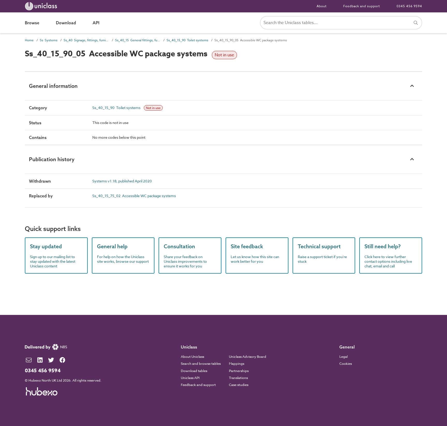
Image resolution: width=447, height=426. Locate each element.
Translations (238, 377)
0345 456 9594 (409, 6)
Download (66, 22)
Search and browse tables (201, 363)
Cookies (345, 363)
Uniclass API (190, 377)
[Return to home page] (42, 6)
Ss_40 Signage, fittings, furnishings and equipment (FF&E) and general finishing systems (86, 40)
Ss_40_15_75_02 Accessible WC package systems (134, 195)
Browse (32, 22)
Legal (343, 356)
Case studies (238, 384)
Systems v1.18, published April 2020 (122, 181)
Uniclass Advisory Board (247, 356)
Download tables (194, 370)
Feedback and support (361, 6)
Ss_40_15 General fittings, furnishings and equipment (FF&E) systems (137, 40)
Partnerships (239, 370)
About (322, 6)
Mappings (236, 363)
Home (29, 40)
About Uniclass (192, 356)
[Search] (416, 23)
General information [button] (53, 86)
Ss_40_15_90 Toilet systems (187, 40)
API (96, 22)
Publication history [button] (51, 159)
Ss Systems (48, 40)
